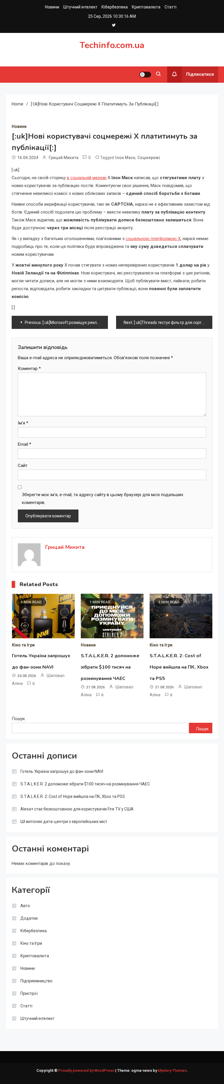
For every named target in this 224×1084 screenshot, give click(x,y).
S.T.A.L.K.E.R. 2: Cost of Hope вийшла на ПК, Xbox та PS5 (179, 667)
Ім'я (23, 423)
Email (24, 444)
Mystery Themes (172, 1070)
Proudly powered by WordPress (86, 1070)
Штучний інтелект (80, 7)
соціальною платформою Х (153, 238)
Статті (170, 7)
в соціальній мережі (86, 177)
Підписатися (200, 74)
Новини (52, 7)
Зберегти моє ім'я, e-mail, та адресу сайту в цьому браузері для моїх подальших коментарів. (102, 498)
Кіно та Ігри (23, 645)
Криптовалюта (146, 7)
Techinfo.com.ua (112, 45)
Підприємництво (36, 981)
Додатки (29, 918)
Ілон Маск (125, 157)
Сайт (22, 465)
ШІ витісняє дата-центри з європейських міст (63, 821)
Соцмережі (148, 157)
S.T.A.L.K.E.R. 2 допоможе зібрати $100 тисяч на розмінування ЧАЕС (110, 667)
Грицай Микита (63, 157)
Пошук (18, 718)
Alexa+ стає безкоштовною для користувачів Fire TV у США (77, 809)
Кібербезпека (115, 7)
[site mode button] (145, 74)
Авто (25, 905)
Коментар (29, 368)
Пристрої (29, 993)
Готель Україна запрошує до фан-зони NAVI (61, 771)
